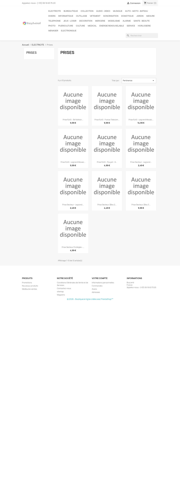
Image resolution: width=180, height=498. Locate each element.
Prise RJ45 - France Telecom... (107, 119)
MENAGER (53, 30)
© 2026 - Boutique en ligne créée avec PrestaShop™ (90, 299)
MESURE (150, 16)
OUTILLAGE (81, 16)
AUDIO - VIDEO (103, 11)
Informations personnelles (103, 282)
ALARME (127, 20)
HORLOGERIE (144, 25)
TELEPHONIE (54, 20)
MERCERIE (100, 20)
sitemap (60, 291)
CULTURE (80, 25)
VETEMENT (95, 16)
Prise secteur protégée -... (73, 247)
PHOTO (51, 25)
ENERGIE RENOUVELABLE (111, 25)
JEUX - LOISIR (69, 20)
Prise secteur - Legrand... (141, 162)
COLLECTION (87, 11)
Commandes (97, 286)
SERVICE (131, 25)
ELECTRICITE (54, 11)
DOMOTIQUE (127, 16)
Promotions (27, 282)
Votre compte (100, 278)
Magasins (61, 295)
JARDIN (140, 16)
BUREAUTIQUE (71, 11)
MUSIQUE (117, 11)
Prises (31, 53)
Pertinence (139, 80)
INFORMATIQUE (65, 16)
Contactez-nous (64, 288)
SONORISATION (110, 16)
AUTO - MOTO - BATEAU (136, 11)
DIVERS (51, 16)
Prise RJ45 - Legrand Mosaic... (141, 119)
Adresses (96, 292)
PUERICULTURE (65, 25)
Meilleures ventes (29, 289)
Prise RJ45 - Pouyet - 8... (107, 162)
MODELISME (114, 20)
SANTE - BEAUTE (142, 20)
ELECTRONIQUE (68, 30)
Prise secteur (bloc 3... (141, 204)
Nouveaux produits (30, 286)
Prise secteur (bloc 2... (106, 204)
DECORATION (85, 20)
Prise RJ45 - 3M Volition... (73, 119)
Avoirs (94, 289)
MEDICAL (92, 25)
